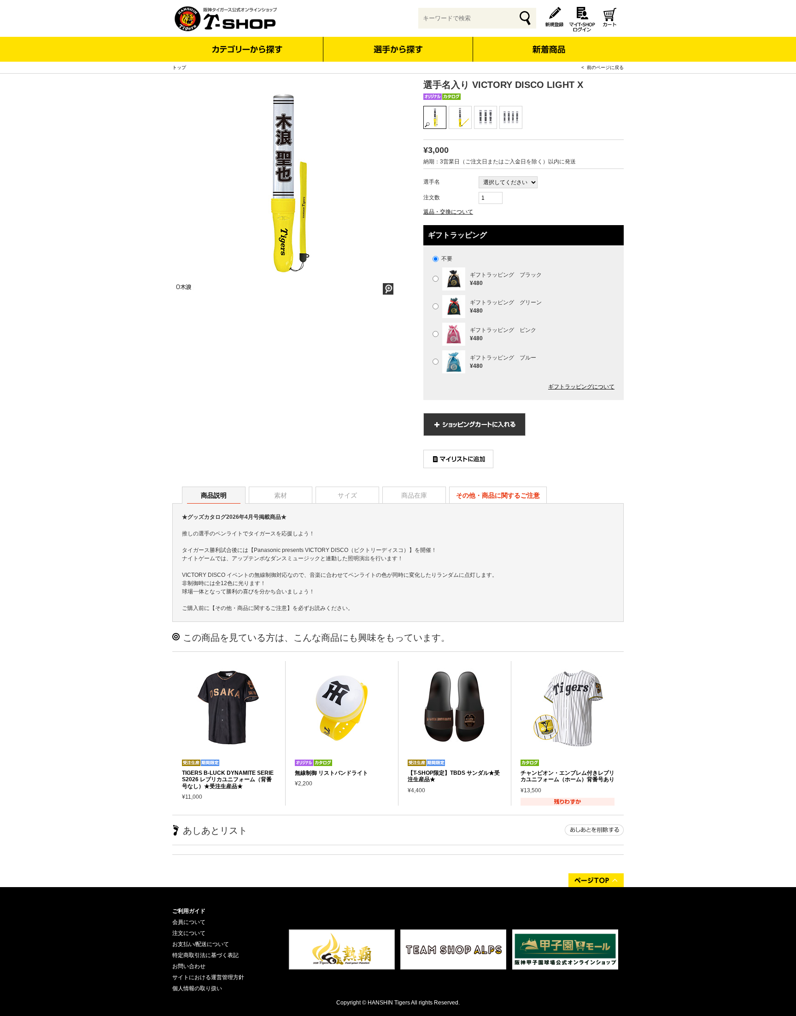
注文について (188, 933)
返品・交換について (448, 212)
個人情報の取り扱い (197, 988)
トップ (179, 67)
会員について (188, 922)
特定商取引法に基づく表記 (205, 955)
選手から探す (398, 49)
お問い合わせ (188, 966)
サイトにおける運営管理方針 (208, 977)
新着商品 (548, 43)
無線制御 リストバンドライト (331, 773)
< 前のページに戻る (602, 67)
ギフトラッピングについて (581, 386)
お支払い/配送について (200, 944)
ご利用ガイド (188, 911)
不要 (446, 258)
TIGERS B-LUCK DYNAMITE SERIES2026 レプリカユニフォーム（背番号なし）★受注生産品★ (228, 780)
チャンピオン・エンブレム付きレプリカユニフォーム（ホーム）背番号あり (568, 776)
